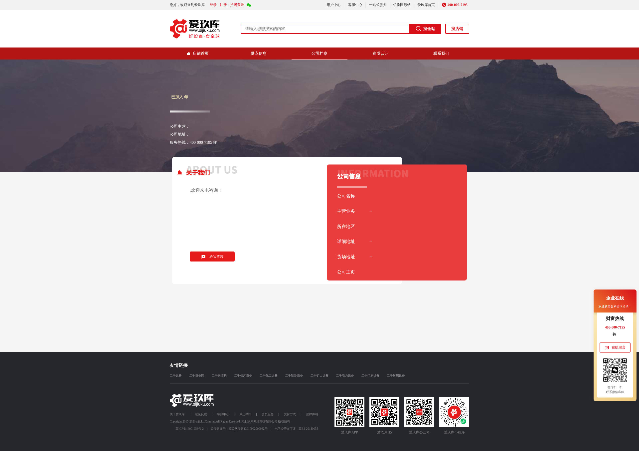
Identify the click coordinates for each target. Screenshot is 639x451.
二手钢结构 (219, 375)
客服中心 (355, 5)
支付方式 (290, 414)
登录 (213, 5)
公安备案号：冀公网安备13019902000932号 (239, 428)
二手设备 (176, 375)
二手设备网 (196, 375)
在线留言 (619, 347)
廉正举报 (245, 414)
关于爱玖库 (177, 414)
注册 (223, 5)
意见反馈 (201, 414)
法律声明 (312, 414)
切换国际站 (402, 5)
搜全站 (429, 28)
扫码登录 (237, 5)
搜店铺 (457, 28)
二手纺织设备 (396, 375)
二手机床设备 (243, 375)
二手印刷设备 (370, 375)
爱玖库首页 (426, 5)
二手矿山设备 (319, 375)
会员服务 (268, 414)
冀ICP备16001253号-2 (189, 428)
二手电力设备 (345, 375)
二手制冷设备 (294, 375)
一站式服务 (377, 5)
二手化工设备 (269, 375)
